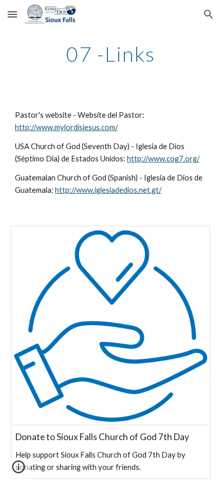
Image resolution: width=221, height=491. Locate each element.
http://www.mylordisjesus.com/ (66, 127)
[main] (111, 54)
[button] (12, 14)
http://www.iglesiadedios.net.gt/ (108, 190)
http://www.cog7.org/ (163, 158)
